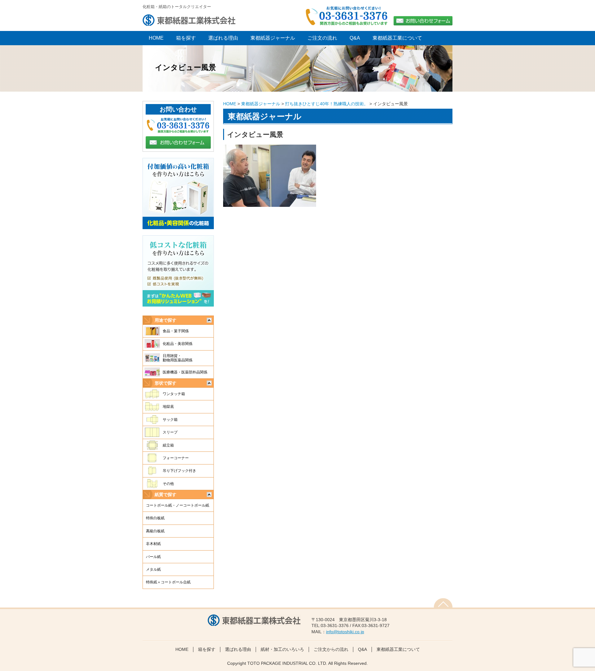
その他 (168, 483)
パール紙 (153, 557)
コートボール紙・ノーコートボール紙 (177, 505)
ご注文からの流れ (331, 649)
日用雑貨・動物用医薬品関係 (177, 358)
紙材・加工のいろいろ (282, 649)
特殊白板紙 (155, 518)
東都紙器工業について (397, 38)
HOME (229, 103)
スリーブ (170, 432)
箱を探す (186, 38)
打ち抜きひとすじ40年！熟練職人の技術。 (326, 103)
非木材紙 (153, 544)
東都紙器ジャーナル (272, 38)
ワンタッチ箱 (174, 394)
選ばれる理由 (223, 38)
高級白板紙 (155, 531)
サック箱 (170, 419)
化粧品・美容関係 (177, 344)
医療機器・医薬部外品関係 (185, 372)
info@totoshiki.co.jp (345, 631)
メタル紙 (153, 569)
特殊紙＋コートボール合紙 (168, 582)
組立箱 (168, 445)
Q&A (355, 38)
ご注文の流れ (322, 38)
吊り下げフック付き (179, 470)
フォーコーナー (176, 458)
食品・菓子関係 (176, 331)
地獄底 (168, 406)
